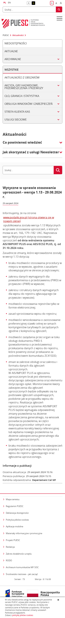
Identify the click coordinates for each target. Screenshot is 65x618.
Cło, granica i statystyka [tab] (21, 96)
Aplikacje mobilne (14, 526)
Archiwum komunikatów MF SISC (22, 567)
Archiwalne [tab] (12, 59)
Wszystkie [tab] (11, 69)
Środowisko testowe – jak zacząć (22, 574)
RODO (9, 560)
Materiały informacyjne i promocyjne (24, 533)
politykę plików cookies (22, 615)
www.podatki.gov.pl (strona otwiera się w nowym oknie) (28, 219)
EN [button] (9, 2)
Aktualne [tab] (11, 51)
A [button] (29, 3)
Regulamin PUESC (14, 506)
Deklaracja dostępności (17, 512)
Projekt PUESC (13, 540)
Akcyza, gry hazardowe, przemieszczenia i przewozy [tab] (23, 87)
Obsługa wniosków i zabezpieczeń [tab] (28, 104)
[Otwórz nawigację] (59, 18)
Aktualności (18, 35)
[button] (32, 144)
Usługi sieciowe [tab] (15, 119)
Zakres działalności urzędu (19, 553)
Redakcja (10, 546)
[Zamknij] (58, 599)
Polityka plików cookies (17, 519)
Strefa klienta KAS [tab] (17, 111)
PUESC (6, 35)
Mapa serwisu (13, 499)
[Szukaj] (59, 9)
